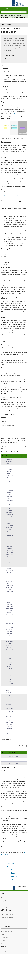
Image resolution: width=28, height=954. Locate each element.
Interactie (19, 15)
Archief (2, 943)
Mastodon (14, 876)
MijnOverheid (5, 17)
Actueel (3, 924)
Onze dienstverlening (10, 15)
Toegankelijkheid (5, 937)
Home (2, 8)
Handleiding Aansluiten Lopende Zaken (13, 198)
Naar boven (11, 863)
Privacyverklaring (5, 934)
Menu (7, 8)
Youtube (14, 879)
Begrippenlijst (4, 907)
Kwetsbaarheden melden (7, 931)
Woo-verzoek (4, 904)
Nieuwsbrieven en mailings (7, 914)
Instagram (14, 873)
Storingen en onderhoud (7, 917)
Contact (3, 898)
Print (9, 866)
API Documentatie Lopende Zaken (12, 195)
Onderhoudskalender (6, 920)
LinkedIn (15, 870)
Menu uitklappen (7, 24)
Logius (13, 113)
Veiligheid (3, 901)
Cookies (3, 940)
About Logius (4, 951)
